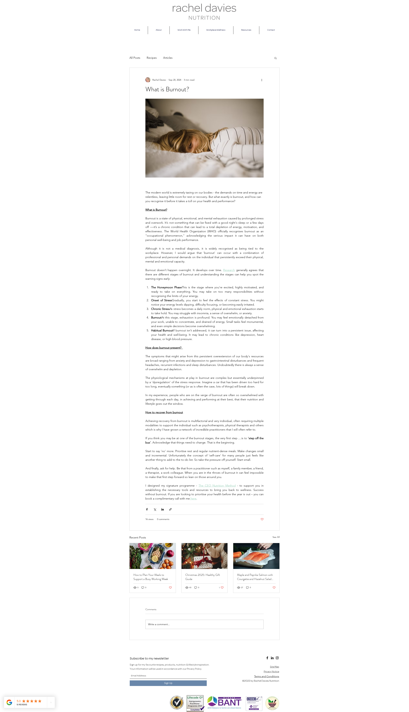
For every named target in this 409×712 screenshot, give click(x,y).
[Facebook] (267, 658)
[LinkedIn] (272, 658)
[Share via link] (170, 509)
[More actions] (262, 80)
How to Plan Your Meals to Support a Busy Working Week (150, 577)
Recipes (152, 58)
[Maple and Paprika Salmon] (256, 556)
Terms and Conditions (266, 676)
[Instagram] (277, 658)
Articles (168, 58)
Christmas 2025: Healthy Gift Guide (202, 577)
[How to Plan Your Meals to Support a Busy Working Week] (153, 556)
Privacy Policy (194, 669)
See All (276, 537)
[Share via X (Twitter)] (154, 509)
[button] (275, 58)
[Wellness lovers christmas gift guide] (204, 556)
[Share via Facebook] (146, 509)
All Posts (134, 58)
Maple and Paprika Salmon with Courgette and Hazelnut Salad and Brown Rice (255, 577)
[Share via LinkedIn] (162, 509)
